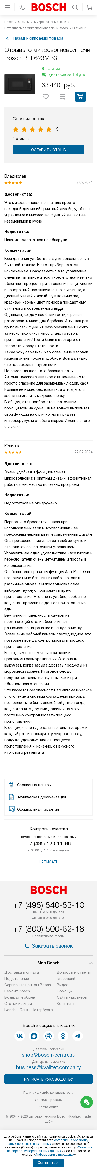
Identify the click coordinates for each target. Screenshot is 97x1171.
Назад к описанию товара (38, 38)
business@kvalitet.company (48, 1067)
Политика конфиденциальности (48, 1092)
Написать (48, 862)
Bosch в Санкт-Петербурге (28, 1010)
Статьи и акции (18, 1003)
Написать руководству (48, 1079)
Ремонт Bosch (17, 991)
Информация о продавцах (54, 1154)
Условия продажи (49, 1100)
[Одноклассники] (63, 1036)
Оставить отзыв (48, 150)
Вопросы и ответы (74, 972)
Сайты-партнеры (72, 997)
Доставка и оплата (21, 972)
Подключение (16, 979)
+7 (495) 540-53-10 (48, 905)
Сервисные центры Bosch (27, 985)
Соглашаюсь (49, 1163)
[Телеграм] (77, 1036)
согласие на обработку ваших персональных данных (47, 1142)
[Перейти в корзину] (89, 7)
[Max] (34, 1036)
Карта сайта (48, 1107)
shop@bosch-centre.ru (49, 1055)
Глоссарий (66, 979)
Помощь (64, 991)
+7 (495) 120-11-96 (48, 843)
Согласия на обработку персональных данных (49, 1149)
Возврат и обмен (19, 997)
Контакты (65, 1003)
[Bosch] (48, 7)
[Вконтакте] (19, 1036)
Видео (63, 985)
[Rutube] (48, 1036)
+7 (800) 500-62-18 (48, 929)
